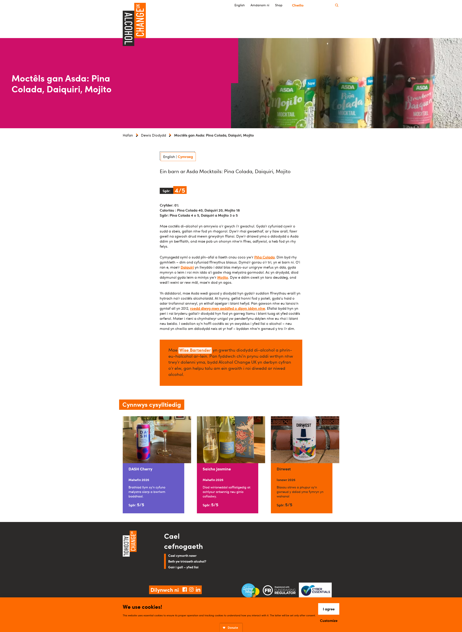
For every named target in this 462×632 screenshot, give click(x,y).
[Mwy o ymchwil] (336, 5)
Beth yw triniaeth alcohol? (187, 561)
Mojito (222, 277)
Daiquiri (187, 267)
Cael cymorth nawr (182, 555)
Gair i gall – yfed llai (183, 567)
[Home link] (138, 554)
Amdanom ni (259, 5)
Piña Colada (264, 257)
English (239, 5)
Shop (278, 5)
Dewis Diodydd (153, 135)
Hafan (128, 135)
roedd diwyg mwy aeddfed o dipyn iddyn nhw (227, 308)
